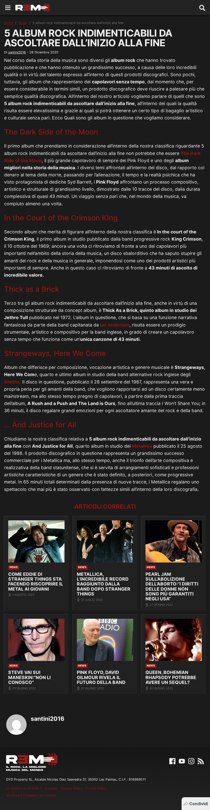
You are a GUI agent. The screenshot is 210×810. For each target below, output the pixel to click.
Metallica (142, 446)
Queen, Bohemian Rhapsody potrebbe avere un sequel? (170, 677)
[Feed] (201, 760)
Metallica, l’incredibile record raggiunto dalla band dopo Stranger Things (103, 584)
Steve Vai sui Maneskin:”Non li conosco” (29, 677)
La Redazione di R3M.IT (24, 788)
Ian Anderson (114, 325)
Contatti (51, 788)
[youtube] (182, 760)
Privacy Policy (71, 788)
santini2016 (17, 52)
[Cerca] (202, 8)
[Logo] (32, 7)
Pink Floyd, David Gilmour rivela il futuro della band (101, 677)
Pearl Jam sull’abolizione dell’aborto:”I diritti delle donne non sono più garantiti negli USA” (171, 586)
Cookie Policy (96, 788)
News (22, 23)
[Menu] (7, 7)
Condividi (198, 803)
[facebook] (172, 760)
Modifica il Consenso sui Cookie (31, 795)
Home (8, 23)
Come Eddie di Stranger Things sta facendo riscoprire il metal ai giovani (35, 581)
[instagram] (191, 760)
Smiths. (12, 382)
